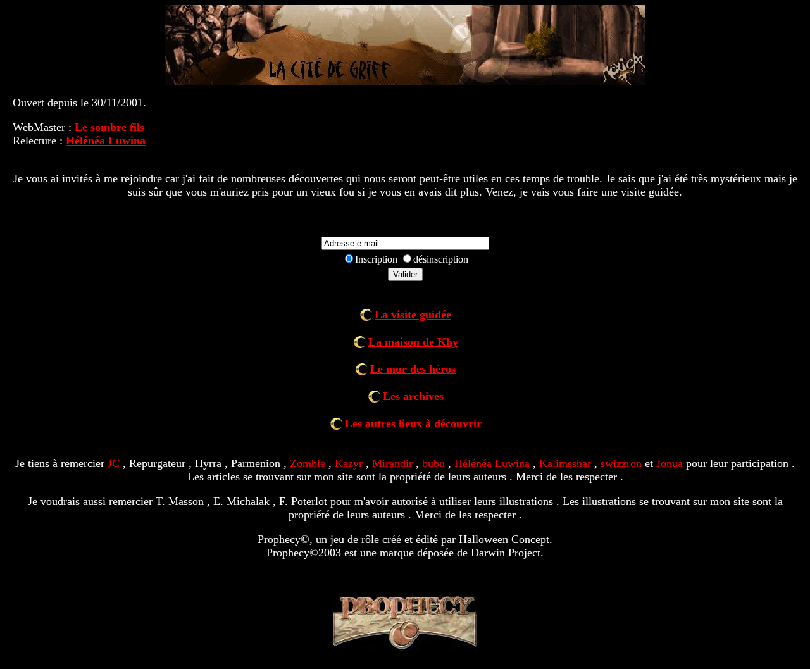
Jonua (669, 463)
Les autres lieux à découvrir (413, 423)
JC (114, 463)
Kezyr (349, 463)
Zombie (307, 463)
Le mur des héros (413, 369)
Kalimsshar (565, 463)
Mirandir (392, 463)
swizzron (621, 463)
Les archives (413, 396)
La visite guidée (413, 314)
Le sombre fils (109, 127)
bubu (433, 463)
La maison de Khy (413, 341)
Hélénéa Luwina (106, 140)
